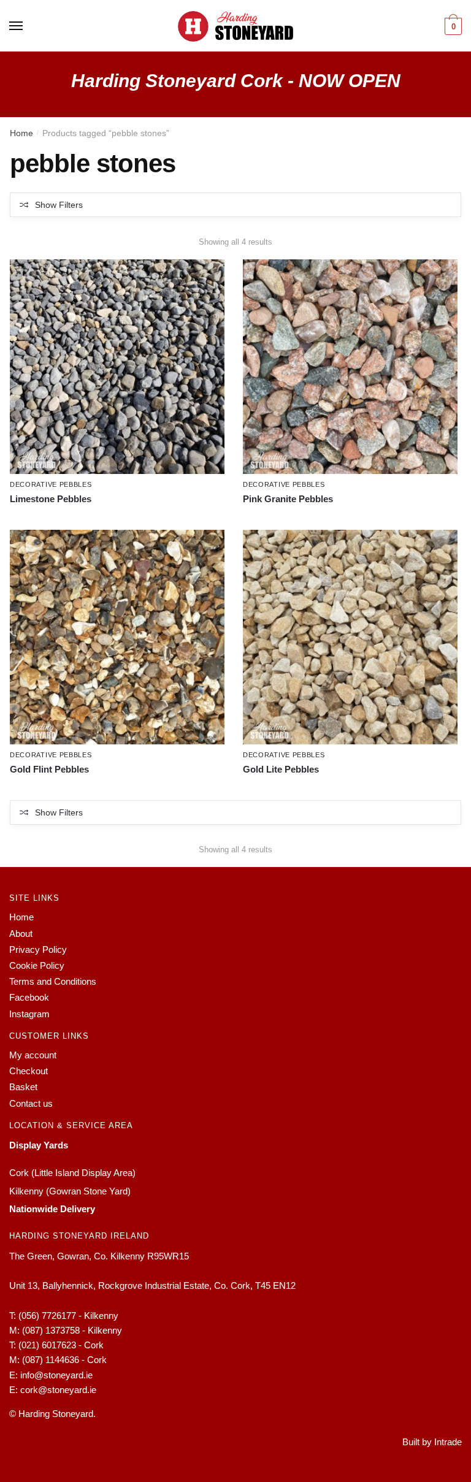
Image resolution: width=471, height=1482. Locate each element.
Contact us (31, 1103)
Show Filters (59, 205)
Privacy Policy (38, 949)
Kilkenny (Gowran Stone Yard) (70, 1191)
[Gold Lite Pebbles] (350, 637)
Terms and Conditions (52, 981)
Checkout (28, 1071)
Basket (23, 1087)
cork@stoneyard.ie (58, 1390)
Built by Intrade (432, 1442)
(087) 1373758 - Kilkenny (72, 1330)
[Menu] (16, 26)
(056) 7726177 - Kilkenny (68, 1315)
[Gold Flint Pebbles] (117, 637)
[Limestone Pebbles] (117, 366)
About (21, 933)
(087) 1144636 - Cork (64, 1359)
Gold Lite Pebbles (281, 769)
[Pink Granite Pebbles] (350, 366)
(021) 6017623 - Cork (61, 1345)
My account (32, 1055)
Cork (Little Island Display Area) (72, 1172)
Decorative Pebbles (51, 484)
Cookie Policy (36, 965)
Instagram (29, 1014)
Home (21, 133)
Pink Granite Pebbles (288, 499)
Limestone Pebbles (50, 499)
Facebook (29, 997)
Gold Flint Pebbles (49, 769)
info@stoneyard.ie (56, 1375)
